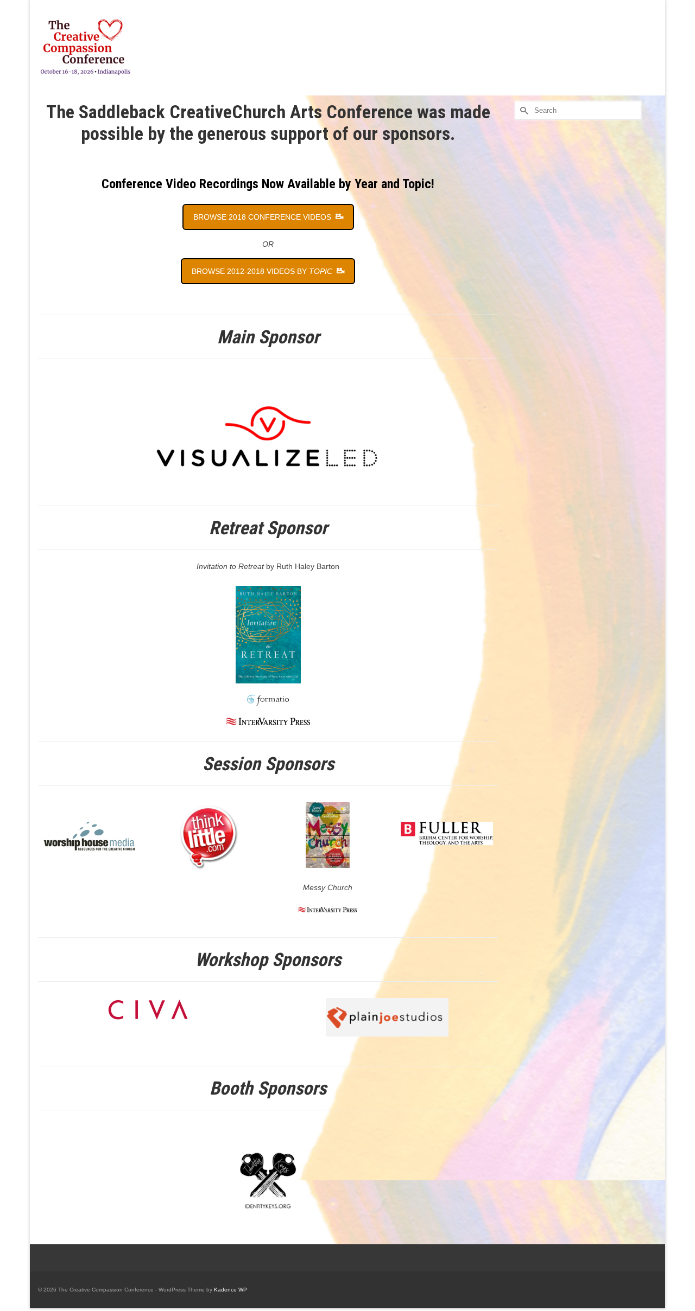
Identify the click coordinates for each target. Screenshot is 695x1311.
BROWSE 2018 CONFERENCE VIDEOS (263, 217)
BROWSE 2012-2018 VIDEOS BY (262, 271)
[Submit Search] (523, 110)
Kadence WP (230, 1290)
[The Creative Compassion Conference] (135, 47)
